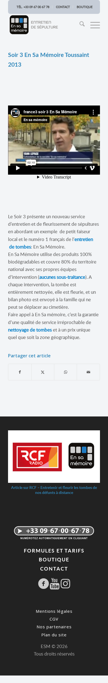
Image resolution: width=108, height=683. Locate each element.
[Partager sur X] (43, 372)
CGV (54, 619)
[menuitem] (80, 25)
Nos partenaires (54, 626)
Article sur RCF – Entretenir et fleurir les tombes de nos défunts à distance (54, 490)
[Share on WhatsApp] (65, 372)
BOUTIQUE (54, 559)
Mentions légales (54, 611)
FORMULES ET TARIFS (54, 550)
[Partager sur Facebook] (19, 372)
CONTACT (54, 568)
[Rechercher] (80, 25)
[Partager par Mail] (88, 372)
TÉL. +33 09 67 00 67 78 (33, 7)
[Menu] (92, 25)
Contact (63, 7)
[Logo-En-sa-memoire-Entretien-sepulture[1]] (44, 25)
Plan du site (54, 634)
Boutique (84, 7)
